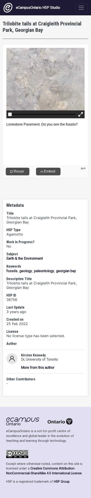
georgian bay (66, 271)
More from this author (37, 367)
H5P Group (62, 482)
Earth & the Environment (24, 258)
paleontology (44, 271)
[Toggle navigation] (81, 7)
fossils (11, 271)
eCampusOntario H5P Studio (38, 7)
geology (25, 271)
